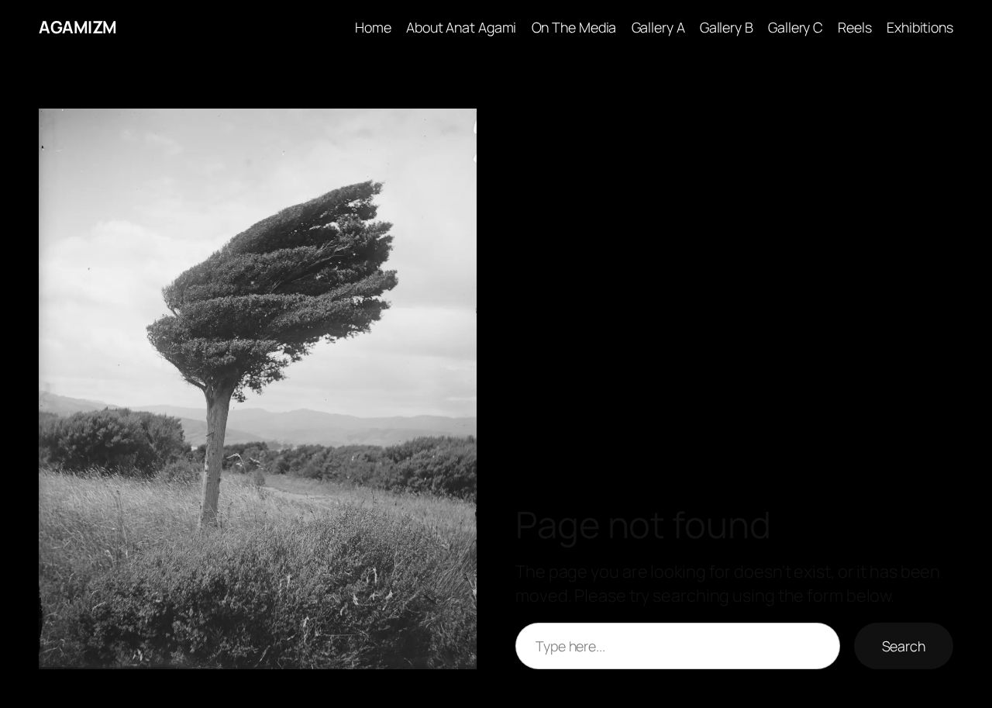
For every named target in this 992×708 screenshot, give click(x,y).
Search (903, 646)
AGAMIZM (78, 27)
